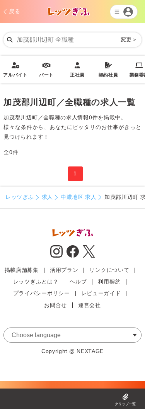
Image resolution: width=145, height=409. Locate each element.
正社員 (77, 70)
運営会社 (89, 305)
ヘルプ (78, 281)
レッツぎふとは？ (36, 281)
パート (46, 70)
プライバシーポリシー (41, 293)
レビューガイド (101, 293)
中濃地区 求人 (79, 197)
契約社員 (108, 70)
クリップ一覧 (125, 404)
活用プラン (64, 270)
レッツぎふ (19, 197)
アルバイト (15, 70)
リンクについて (109, 270)
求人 (47, 197)
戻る (14, 11)
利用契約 (109, 281)
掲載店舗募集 (22, 270)
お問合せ (55, 305)
